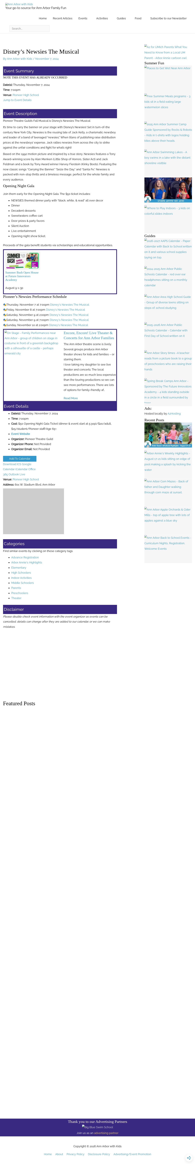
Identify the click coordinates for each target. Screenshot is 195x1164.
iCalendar (21, 469)
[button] (71, 398)
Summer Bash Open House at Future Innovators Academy (22, 276)
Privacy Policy (75, 1154)
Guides (121, 18)
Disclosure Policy (99, 1154)
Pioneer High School (26, 95)
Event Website (20, 433)
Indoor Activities (21, 577)
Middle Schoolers (22, 582)
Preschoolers (19, 593)
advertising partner (106, 1133)
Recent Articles (62, 18)
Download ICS (12, 464)
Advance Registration (25, 557)
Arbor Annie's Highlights (26, 562)
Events (82, 18)
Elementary (18, 567)
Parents (16, 587)
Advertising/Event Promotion (132, 1154)
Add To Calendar (19, 458)
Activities (102, 18)
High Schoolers (21, 572)
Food (138, 18)
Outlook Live (17, 474)
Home (43, 18)
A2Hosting (174, 413)
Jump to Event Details (17, 100)
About (59, 1154)
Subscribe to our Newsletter (168, 18)
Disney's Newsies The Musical (69, 304)
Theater (16, 598)
